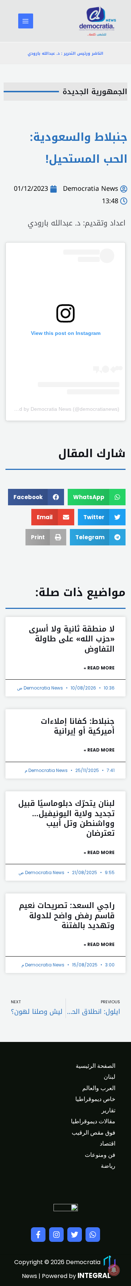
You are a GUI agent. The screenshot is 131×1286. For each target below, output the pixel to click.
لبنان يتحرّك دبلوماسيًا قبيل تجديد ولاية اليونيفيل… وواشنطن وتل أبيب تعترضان (66, 818)
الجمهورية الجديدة (95, 92)
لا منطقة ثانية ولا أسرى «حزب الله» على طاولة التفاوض (72, 639)
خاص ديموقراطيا (95, 1099)
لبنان (109, 1077)
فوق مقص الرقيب (93, 1132)
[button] (97, 497)
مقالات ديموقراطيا (93, 1121)
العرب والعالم (98, 1088)
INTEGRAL (94, 1276)
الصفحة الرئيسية (95, 1066)
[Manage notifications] (114, 1270)
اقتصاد (107, 1143)
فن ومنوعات (100, 1155)
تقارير (108, 1110)
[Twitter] (74, 1234)
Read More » (99, 668)
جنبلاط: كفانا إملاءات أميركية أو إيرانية (78, 726)
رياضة (108, 1166)
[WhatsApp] (93, 1234)
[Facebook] (38, 1234)
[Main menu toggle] (25, 20)
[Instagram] (56, 1234)
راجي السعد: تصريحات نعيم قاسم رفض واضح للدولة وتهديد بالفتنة (67, 915)
